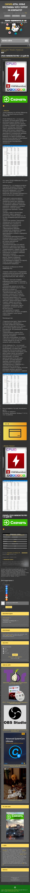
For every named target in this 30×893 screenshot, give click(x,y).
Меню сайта (7, 40)
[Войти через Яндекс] (6, 595)
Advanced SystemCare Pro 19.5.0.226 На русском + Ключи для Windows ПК (15, 766)
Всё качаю (6, 653)
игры (23, 863)
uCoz (18, 891)
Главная (7, 15)
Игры (5, 648)
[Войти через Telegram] (6, 589)
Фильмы (6, 649)
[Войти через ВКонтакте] (6, 591)
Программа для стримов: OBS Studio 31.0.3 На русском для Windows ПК (15, 730)
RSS (26, 12)
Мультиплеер (6, 617)
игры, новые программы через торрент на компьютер (15, 7)
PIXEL (15, 541)
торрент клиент (9, 635)
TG (3, 864)
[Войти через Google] (6, 597)
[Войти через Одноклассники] (6, 599)
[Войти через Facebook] (6, 593)
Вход (23, 15)
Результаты (11, 656)
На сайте (4, 634)
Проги (5, 651)
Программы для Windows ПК (18, 534)
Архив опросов (18, 656)
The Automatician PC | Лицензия (15, 800)
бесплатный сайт (12, 891)
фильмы (24, 850)
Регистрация (16, 15)
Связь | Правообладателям (7, 889)
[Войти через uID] (6, 586)
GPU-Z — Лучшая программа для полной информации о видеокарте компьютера (15, 703)
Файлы (7, 49)
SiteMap (16, 889)
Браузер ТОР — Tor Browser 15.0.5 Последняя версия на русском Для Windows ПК (15, 683)
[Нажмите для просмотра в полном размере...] (15, 177)
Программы (12, 49)
